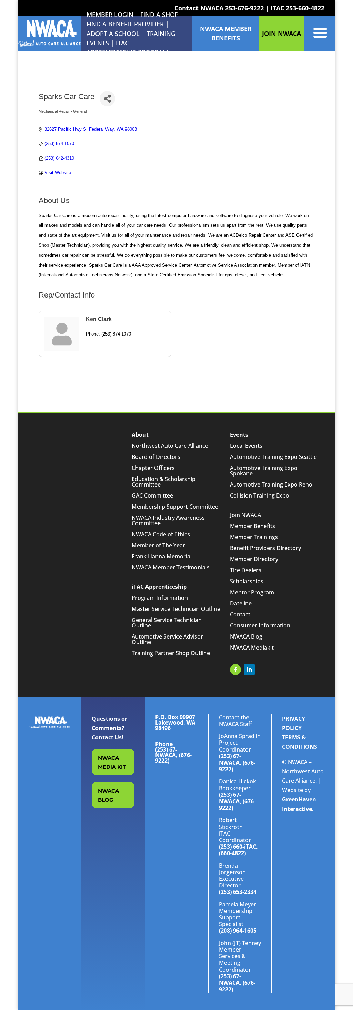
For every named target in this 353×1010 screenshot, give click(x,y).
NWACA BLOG (108, 795)
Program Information (160, 598)
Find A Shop (159, 14)
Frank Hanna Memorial (162, 556)
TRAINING (161, 33)
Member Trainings (254, 537)
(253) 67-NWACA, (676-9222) (237, 762)
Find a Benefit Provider (125, 24)
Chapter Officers (153, 468)
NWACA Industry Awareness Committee (168, 520)
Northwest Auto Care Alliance (170, 446)
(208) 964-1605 (237, 930)
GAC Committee (152, 495)
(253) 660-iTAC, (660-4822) (238, 850)
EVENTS (98, 43)
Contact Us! (107, 737)
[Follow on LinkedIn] (249, 669)
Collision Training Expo (259, 495)
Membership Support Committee (175, 506)
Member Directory (254, 559)
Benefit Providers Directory (265, 548)
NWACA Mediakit (252, 647)
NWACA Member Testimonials (171, 567)
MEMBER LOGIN (110, 14)
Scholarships (246, 581)
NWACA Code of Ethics (161, 534)
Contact (240, 614)
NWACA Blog (246, 636)
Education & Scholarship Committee (163, 481)
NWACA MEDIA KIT (112, 762)
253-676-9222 (244, 8)
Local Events (246, 446)
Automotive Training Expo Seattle (273, 457)
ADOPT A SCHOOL (114, 33)
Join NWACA (245, 515)
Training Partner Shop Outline (171, 653)
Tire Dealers (245, 570)
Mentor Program (252, 592)
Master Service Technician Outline (176, 609)
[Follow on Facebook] (235, 669)
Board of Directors (156, 457)
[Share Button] (107, 98)
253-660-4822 (305, 8)
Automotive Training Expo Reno (271, 484)
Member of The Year (158, 545)
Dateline (241, 603)
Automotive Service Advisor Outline (167, 639)
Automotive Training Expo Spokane (263, 470)
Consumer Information (260, 625)
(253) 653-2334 (237, 892)
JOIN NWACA (281, 33)
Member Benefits (252, 526)
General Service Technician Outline (167, 622)
